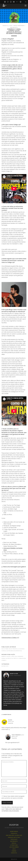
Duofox (14, 825)
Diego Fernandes (19, 25)
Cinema (14, 851)
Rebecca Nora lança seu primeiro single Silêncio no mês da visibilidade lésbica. (14, 658)
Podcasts (14, 833)
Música (14, 843)
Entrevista (14, 27)
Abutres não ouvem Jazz (14, 835)
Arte (14, 849)
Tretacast (14, 839)
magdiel (10, 719)
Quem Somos (14, 831)
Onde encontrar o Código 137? (10, 637)
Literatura (14, 845)
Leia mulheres (14, 847)
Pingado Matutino (14, 837)
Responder (10, 723)
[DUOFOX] (5, 6)
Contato (14, 852)
